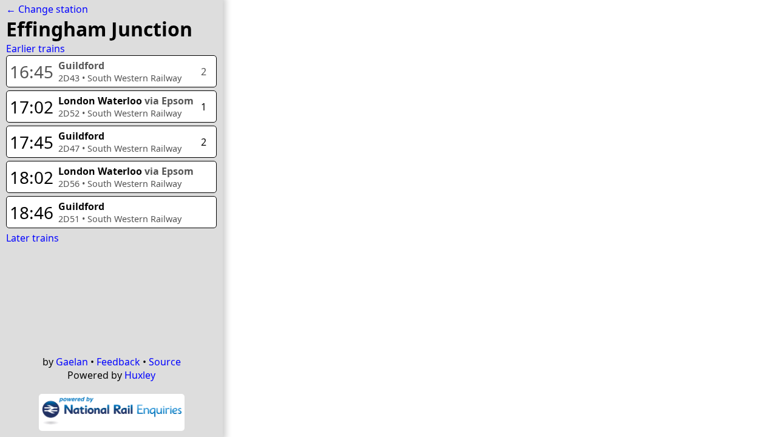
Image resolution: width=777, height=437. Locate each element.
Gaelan (72, 361)
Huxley (139, 375)
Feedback (118, 361)
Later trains (32, 238)
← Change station (47, 9)
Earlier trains (35, 48)
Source (165, 361)
